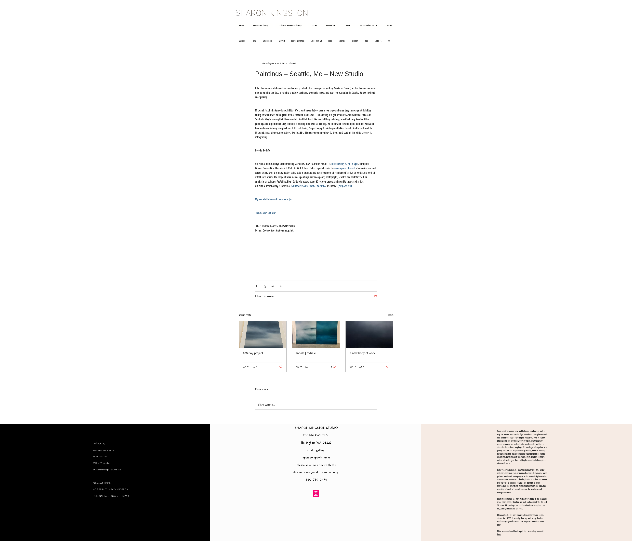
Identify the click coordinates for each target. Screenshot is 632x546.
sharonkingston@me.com (109, 469)
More (377, 41)
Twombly (355, 41)
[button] (389, 41)
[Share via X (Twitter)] (264, 286)
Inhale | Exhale (306, 353)
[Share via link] (280, 286)
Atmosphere (267, 41)
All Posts (242, 41)
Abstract (282, 41)
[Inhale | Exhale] (316, 334)
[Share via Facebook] (256, 286)
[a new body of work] (369, 334)
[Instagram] (316, 493)
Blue (366, 41)
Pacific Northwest (297, 41)
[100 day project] (262, 334)
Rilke (330, 41)
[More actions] (375, 64)
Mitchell (342, 41)
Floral (254, 41)
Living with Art (316, 41)
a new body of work (362, 353)
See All (390, 314)
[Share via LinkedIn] (272, 286)
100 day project (253, 353)
